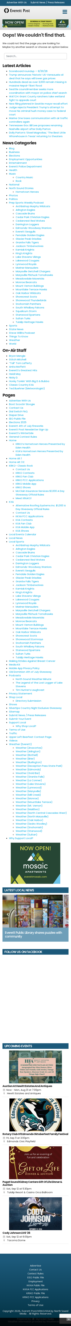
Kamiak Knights (25, 249)
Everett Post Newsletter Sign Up (28, 429)
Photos (13, 195)
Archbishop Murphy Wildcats (33, 206)
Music (12, 173)
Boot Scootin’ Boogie (22, 404)
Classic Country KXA (21, 384)
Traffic (13, 733)
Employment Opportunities (25, 159)
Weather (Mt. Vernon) (29, 805)
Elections (14, 155)
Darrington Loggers (27, 224)
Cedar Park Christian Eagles (32, 217)
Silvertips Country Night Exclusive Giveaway (35, 708)
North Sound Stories (21, 188)
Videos (13, 740)
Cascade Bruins (25, 213)
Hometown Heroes (27, 191)
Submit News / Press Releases (48, 2)
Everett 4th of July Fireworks (26, 426)
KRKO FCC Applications (30, 480)
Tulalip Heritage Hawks (29, 322)
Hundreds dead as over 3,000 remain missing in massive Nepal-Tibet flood (38, 83)
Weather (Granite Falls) (30, 776)
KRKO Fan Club (24, 476)
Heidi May (15, 374)
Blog (11, 148)
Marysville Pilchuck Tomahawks (34, 275)
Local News (16, 538)
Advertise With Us (17, 2)
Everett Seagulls (26, 231)
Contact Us (16, 408)
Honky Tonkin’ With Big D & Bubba (29, 381)
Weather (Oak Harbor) (29, 820)
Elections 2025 (17, 422)
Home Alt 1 (15, 458)
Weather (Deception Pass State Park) (39, 766)
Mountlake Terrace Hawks (31, 289)
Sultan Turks (23, 318)
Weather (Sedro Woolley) (31, 823)
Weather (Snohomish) (29, 827)
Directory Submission (28, 700)
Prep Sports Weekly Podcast (26, 202)
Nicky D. (13, 377)
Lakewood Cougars (27, 260)
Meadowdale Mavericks (30, 278)
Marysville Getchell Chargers (33, 271)
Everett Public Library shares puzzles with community (33, 934)
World (12, 343)
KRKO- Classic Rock (21, 465)
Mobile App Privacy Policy (24, 668)
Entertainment (18, 163)
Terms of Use (17, 729)
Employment (35, 1281)
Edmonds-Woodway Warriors (34, 228)
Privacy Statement (20, 693)
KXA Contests (24, 520)
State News (16, 329)
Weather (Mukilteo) (28, 809)
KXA (11, 502)
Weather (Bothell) (27, 755)
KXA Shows (22, 530)
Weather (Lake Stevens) (31, 784)
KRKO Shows (23, 487)
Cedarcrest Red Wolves (30, 220)
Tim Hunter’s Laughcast (30, 690)
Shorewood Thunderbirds (31, 300)
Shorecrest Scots (26, 296)
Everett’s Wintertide (21, 433)
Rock (18, 181)
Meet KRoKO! (24, 498)
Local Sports (16, 541)
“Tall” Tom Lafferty (20, 363)
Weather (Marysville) (28, 791)
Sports (13, 325)
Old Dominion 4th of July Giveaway (30, 672)
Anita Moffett (17, 366)
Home (13, 440)
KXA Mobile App (25, 527)
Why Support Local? (21, 838)
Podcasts (15, 675)
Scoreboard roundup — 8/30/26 (28, 71)
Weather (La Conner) (29, 780)
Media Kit (14, 664)
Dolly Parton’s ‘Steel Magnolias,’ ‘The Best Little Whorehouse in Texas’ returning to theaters (37, 134)
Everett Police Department (25, 166)
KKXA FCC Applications (29, 516)
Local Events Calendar (22, 534)
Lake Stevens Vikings (28, 257)
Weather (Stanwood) (29, 831)
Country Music (24, 177)
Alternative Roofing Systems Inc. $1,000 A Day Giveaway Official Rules (41, 507)
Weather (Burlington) (29, 762)
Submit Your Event (20, 719)
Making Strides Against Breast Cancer (32, 661)
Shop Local (15, 697)
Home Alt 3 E (16, 462)
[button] (65, 11)
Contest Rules (36, 1273)
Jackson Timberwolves (29, 246)
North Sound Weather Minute (33, 679)
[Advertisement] (35, 23)
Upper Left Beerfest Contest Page (30, 737)
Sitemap (14, 711)
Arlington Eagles (25, 210)
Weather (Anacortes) (29, 747)
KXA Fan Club (24, 523)
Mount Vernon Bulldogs (30, 286)
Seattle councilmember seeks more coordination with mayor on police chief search (38, 91)
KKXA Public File (36, 1285)
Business (14, 152)
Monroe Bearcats (26, 282)
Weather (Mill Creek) (28, 794)
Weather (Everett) (20, 744)
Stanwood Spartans (28, 314)
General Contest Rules (23, 436)
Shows (13, 704)
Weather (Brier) (25, 758)
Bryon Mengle (17, 356)
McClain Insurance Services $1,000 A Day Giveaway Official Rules (40, 492)
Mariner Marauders (27, 267)
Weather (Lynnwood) (29, 787)
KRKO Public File (35, 1293)
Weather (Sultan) (26, 834)
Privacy (35, 1301)
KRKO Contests (25, 473)
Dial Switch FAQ (18, 411)
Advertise (35, 1265)
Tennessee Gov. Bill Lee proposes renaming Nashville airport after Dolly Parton (35, 127)
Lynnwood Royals (26, 264)
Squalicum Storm (26, 311)
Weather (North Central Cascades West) (41, 813)
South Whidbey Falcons (30, 307)
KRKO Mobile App (26, 483)
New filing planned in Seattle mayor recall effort (38, 103)
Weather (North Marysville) (32, 816)
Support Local (17, 722)
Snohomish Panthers (28, 304)
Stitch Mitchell (17, 359)
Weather (14, 340)
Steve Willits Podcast (22, 333)
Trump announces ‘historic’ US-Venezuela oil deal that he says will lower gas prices (36, 76)
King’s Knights (24, 592)
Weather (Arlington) (28, 751)
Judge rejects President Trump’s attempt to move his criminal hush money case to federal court (37, 111)
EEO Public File (17, 418)
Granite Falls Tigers (27, 242)
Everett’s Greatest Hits (23, 370)
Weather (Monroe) (27, 798)
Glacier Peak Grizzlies (28, 239)
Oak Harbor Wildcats (28, 293)
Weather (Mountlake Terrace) (34, 802)
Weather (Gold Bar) (28, 773)
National (14, 184)
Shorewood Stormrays (29, 639)
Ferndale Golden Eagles (30, 235)
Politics (13, 199)
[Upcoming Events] (35, 1066)
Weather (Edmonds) (28, 769)
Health (13, 170)
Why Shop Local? (26, 726)
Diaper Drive (16, 415)
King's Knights (24, 253)
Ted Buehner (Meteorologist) (27, 388)
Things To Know (18, 336)
